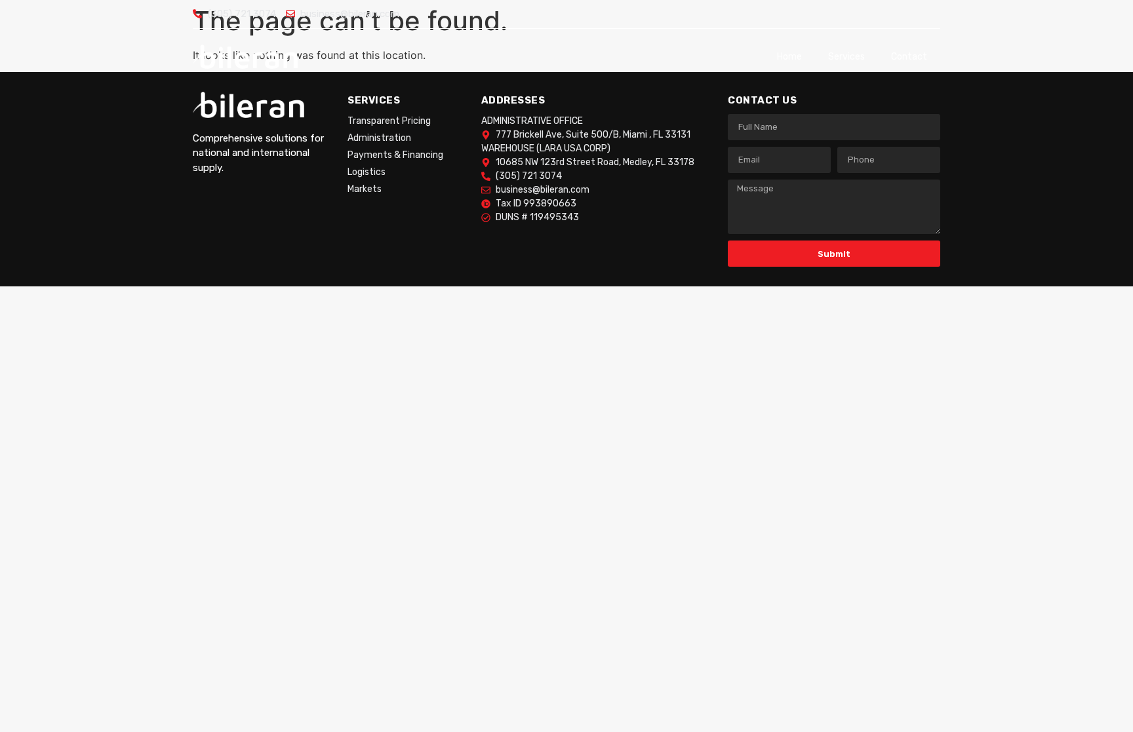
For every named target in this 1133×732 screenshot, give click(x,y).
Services (846, 56)
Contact (909, 56)
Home (789, 56)
